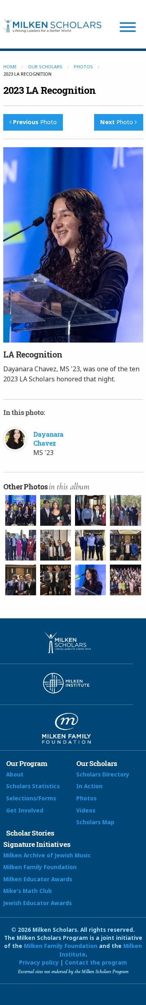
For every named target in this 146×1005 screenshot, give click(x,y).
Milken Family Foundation (40, 867)
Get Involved (24, 810)
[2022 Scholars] (55, 510)
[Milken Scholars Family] (125, 580)
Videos (85, 810)
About (15, 774)
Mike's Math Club (27, 891)
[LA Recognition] (55, 545)
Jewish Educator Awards (37, 903)
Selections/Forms (31, 798)
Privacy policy (39, 962)
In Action (89, 786)
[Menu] (128, 28)
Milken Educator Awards (37, 879)
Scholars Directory (102, 774)
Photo (35, 122)
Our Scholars (45, 66)
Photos (83, 66)
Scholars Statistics (33, 786)
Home (10, 66)
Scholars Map (95, 822)
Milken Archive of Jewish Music (47, 855)
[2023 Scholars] (20, 510)
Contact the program (96, 962)
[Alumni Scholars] (125, 510)
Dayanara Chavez (48, 438)
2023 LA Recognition (49, 90)
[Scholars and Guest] (90, 510)
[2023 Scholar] (20, 580)
